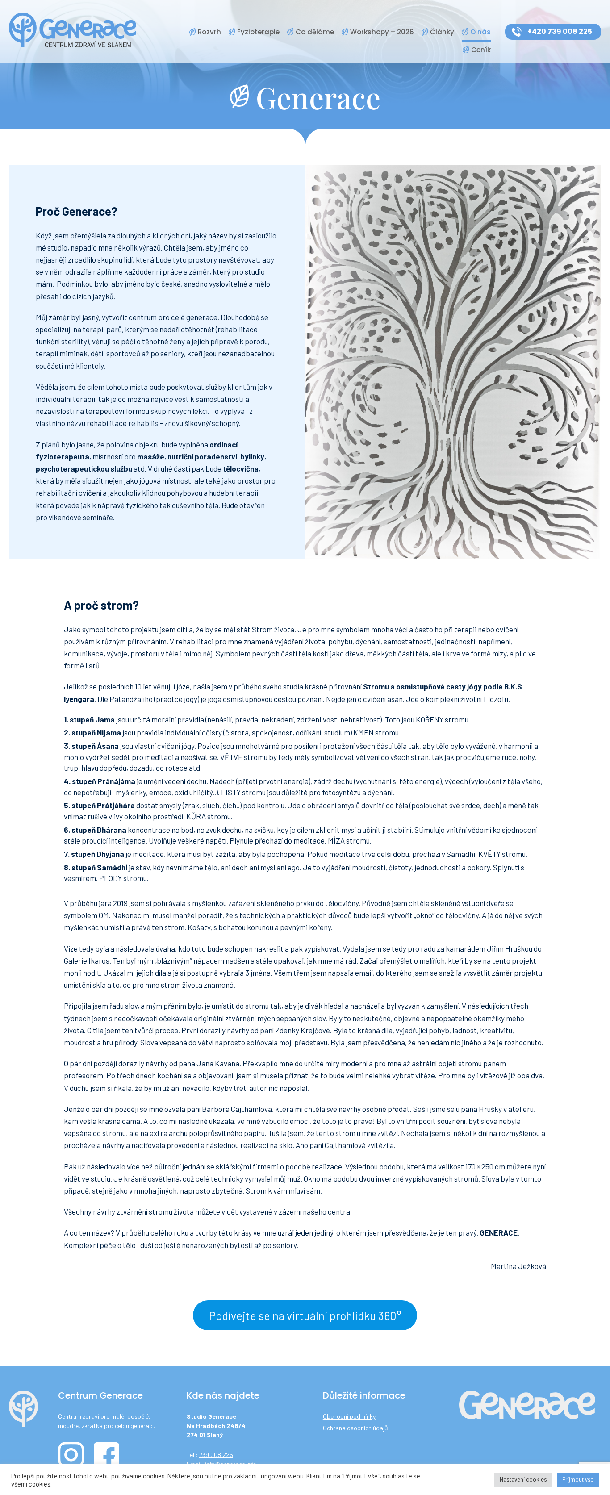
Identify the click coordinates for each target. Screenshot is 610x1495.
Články (442, 32)
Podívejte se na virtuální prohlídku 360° (305, 1315)
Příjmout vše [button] (577, 1479)
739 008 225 (216, 1454)
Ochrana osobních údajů (355, 1428)
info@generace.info (230, 1464)
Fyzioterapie (258, 32)
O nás (480, 32)
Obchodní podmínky (349, 1416)
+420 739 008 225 (559, 31)
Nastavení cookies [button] (523, 1479)
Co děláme (315, 32)
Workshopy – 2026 (382, 32)
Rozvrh (209, 32)
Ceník (481, 49)
